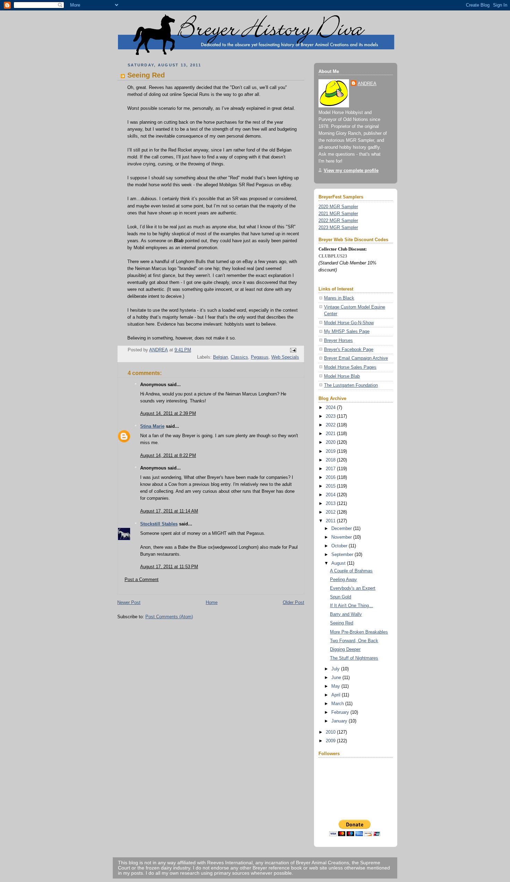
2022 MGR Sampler (338, 220)
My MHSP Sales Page (346, 331)
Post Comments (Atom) (169, 616)
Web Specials (285, 357)
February (340, 712)
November (342, 537)
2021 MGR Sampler (338, 213)
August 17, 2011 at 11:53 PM (169, 566)
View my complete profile (351, 170)
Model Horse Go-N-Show (349, 322)
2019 (331, 451)
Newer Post (129, 602)
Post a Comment (142, 579)
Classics (239, 357)
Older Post (293, 602)
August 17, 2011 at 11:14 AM (169, 511)
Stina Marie (152, 426)
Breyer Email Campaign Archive (356, 358)
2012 (331, 512)
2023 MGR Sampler (338, 227)
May (336, 686)
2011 (331, 520)
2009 (331, 740)
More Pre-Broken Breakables (359, 632)
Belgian (220, 357)
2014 (331, 494)
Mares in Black (339, 298)
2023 (331, 416)
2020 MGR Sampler (338, 206)
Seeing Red (341, 623)
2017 (331, 468)
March (338, 703)
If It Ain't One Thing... (351, 605)
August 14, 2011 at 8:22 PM (168, 455)
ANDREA (367, 83)
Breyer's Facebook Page (348, 349)
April (336, 694)
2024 (331, 407)
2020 (331, 442)
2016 (331, 477)
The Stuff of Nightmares (354, 658)
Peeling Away (343, 579)
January (340, 721)
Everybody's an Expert (352, 588)
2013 (331, 503)
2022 (331, 424)
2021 (331, 433)
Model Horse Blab (342, 376)
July (336, 668)
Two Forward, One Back (354, 640)
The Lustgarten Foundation (351, 385)
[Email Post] (292, 350)
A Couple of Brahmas (351, 570)
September (343, 554)
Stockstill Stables (159, 523)
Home (212, 602)
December (342, 528)
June (336, 677)
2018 (331, 460)
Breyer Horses (338, 340)
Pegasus (260, 357)
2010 (331, 732)
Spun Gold (340, 596)
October (340, 545)
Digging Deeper (345, 649)
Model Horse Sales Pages (350, 367)
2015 (331, 486)
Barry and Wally (346, 614)
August (339, 563)
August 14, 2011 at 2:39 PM (168, 413)
